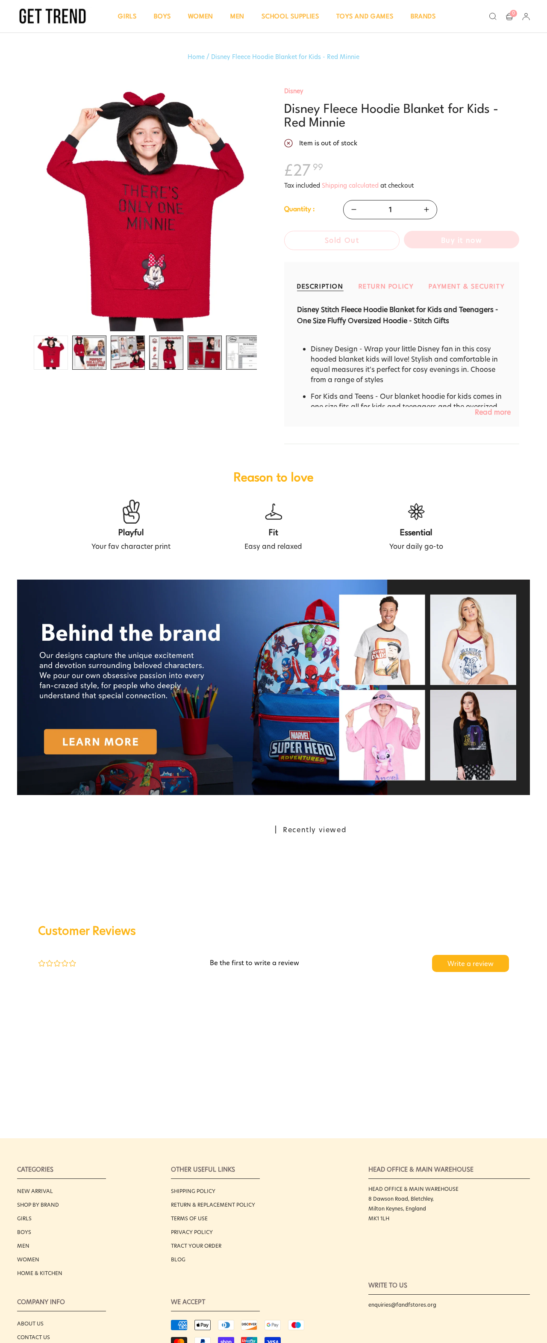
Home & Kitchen (39, 1273)
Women (28, 1259)
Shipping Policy (193, 1191)
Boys (24, 1232)
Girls (24, 1218)
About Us (30, 1323)
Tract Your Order (196, 1245)
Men (23, 1245)
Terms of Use (189, 1218)
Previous (21, 209)
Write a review (470, 963)
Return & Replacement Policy (213, 1204)
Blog (178, 1259)
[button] (127, 16)
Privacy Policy (192, 1232)
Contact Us (33, 1337)
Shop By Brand (38, 1204)
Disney (293, 91)
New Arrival (35, 1191)
